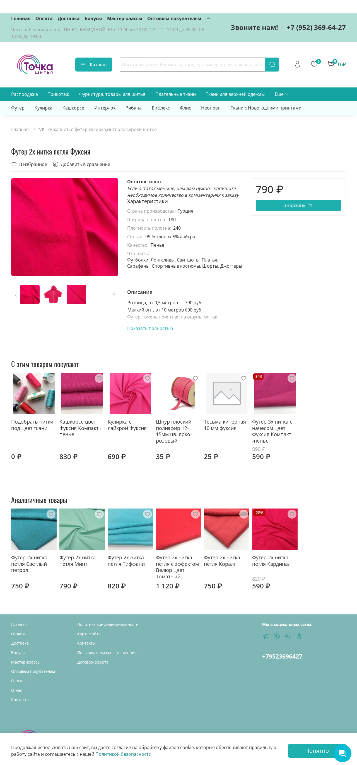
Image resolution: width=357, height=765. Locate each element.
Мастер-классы (124, 18)
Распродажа (24, 94)
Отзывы (18, 680)
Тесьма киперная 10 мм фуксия (225, 424)
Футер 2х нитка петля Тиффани (126, 560)
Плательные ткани (175, 94)
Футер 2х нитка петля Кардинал (271, 560)
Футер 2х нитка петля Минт (77, 560)
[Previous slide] (20, 227)
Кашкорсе (73, 108)
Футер (18, 108)
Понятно (317, 750)
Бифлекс (161, 108)
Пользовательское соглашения (107, 652)
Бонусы (93, 18)
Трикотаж (58, 94)
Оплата (44, 18)
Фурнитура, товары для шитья (112, 94)
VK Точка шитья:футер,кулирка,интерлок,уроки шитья (98, 129)
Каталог (98, 64)
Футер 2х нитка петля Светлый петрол (29, 563)
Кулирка (43, 108)
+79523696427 (282, 656)
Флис (185, 108)
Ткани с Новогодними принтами (266, 108)
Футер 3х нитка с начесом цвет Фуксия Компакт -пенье (272, 431)
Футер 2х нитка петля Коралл (222, 560)
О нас (16, 690)
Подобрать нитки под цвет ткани (32, 424)
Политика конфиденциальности (108, 624)
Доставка (69, 18)
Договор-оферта (92, 662)
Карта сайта (89, 633)
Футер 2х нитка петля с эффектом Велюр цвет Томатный (177, 567)
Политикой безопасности (123, 754)
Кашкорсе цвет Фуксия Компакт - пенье (80, 428)
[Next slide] (109, 227)
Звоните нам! (254, 27)
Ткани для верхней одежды (235, 94)
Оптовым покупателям (174, 18)
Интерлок (104, 108)
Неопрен (211, 108)
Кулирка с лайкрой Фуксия (127, 424)
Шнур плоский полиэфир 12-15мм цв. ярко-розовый (174, 431)
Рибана (134, 108)
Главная (20, 18)
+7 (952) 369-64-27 (316, 27)
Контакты (20, 699)
